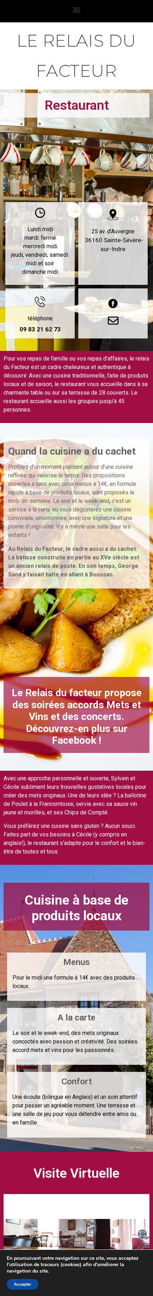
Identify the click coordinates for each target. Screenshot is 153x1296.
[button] (77, 9)
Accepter (22, 1284)
